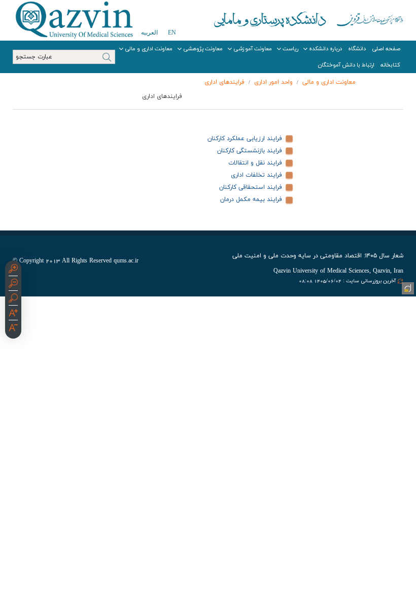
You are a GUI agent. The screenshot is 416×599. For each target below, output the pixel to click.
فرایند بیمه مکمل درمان (251, 199)
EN (172, 32)
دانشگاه (357, 49)
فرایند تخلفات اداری (256, 175)
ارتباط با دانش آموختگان (346, 65)
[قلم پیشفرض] (13, 329)
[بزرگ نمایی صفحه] (13, 270)
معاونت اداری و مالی (148, 49)
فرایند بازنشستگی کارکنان (249, 151)
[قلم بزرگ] (13, 314)
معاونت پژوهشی (203, 49)
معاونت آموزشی (252, 49)
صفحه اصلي (386, 49)
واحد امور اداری (273, 82)
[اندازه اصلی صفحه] (13, 299)
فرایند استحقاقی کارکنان (250, 187)
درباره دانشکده (325, 49)
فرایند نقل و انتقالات (255, 163)
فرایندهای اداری (224, 82)
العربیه (149, 32)
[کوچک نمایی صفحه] (13, 285)
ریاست (290, 49)
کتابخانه (390, 65)
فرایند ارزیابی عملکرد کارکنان (244, 139)
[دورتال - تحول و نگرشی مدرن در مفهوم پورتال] (407, 287)
